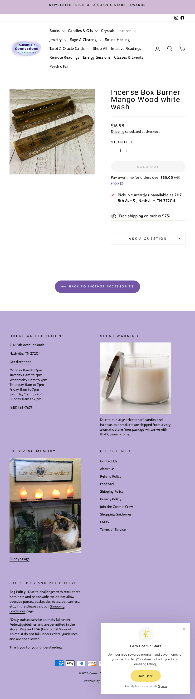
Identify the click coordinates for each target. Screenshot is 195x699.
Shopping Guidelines (116, 514)
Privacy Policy (110, 499)
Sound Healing (117, 39)
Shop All (100, 48)
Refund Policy (111, 476)
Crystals (108, 30)
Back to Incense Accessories (101, 286)
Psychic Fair (59, 66)
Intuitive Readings (126, 48)
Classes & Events (128, 57)
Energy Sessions (97, 57)
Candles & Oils (81, 30)
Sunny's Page (19, 559)
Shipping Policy (111, 491)
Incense (125, 30)
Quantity (122, 142)
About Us (107, 469)
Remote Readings (64, 57)
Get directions (20, 362)
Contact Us (108, 461)
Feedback (107, 484)
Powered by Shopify (97, 681)
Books (55, 30)
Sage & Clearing (84, 39)
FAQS (104, 522)
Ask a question (148, 238)
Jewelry (56, 39)
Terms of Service (113, 529)
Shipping (117, 131)
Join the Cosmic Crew (116, 507)
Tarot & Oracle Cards (67, 48)
